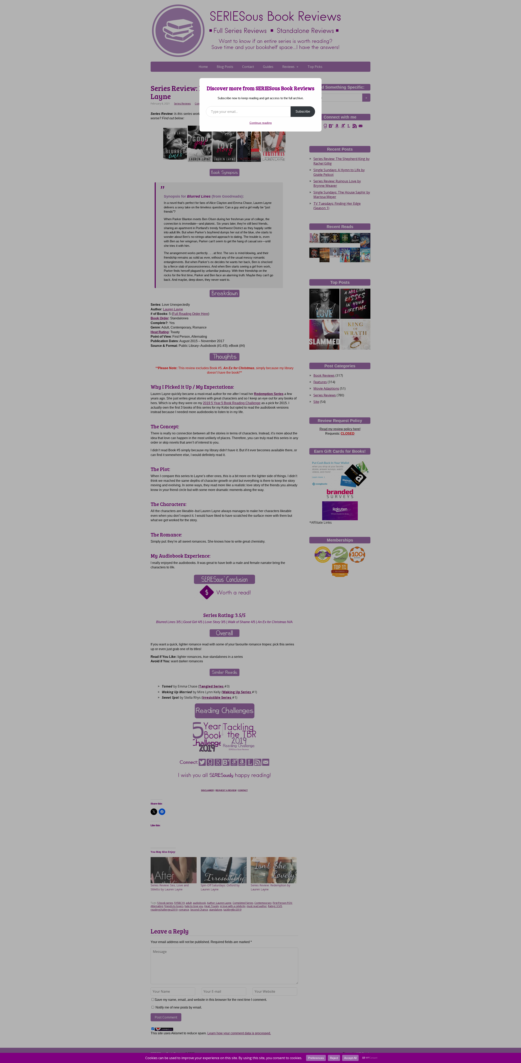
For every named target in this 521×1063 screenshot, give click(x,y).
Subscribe (303, 111)
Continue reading (261, 122)
